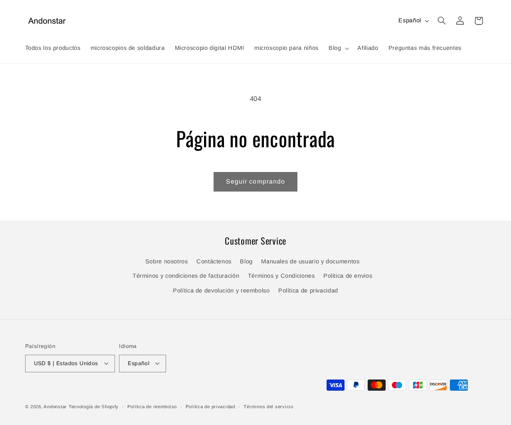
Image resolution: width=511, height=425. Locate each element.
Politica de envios (347, 276)
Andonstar (55, 406)
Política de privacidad (308, 290)
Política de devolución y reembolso (221, 290)
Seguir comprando (255, 181)
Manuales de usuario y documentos (310, 262)
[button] (337, 48)
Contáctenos (214, 262)
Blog (246, 262)
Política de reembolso (152, 406)
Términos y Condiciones (281, 276)
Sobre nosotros (166, 262)
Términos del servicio (268, 406)
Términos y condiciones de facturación (186, 276)
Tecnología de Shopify (94, 406)
